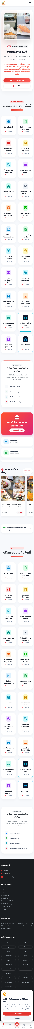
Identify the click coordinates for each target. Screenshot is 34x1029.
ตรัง (8, 951)
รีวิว (4, 892)
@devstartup (14, 392)
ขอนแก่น (25, 964)
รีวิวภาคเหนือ (8, 982)
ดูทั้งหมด (27, 470)
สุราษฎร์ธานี (8, 956)
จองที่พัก (18, 86)
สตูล (8, 947)
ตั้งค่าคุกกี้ (17, 1018)
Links (4, 910)
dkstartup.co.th (15, 397)
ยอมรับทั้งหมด (17, 1014)
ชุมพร (25, 956)
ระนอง (25, 951)
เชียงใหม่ (8, 969)
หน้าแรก (5, 889)
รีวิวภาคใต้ (25, 978)
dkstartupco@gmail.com (18, 402)
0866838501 (7, 873)
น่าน (26, 973)
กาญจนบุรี (8, 973)
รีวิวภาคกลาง (25, 982)
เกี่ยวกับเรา (6, 895)
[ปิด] (30, 992)
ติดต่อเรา (5, 898)
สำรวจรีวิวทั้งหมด (18, 80)
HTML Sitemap (7, 904)
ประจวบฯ (25, 960)
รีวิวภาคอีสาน (8, 987)
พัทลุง (8, 960)
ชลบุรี (8, 978)
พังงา (25, 947)
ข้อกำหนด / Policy (8, 901)
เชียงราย (25, 969)
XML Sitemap (7, 907)
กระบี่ (8, 942)
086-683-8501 (15, 387)
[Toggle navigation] (30, 3)
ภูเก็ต (25, 942)
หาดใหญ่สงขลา (8, 964)
